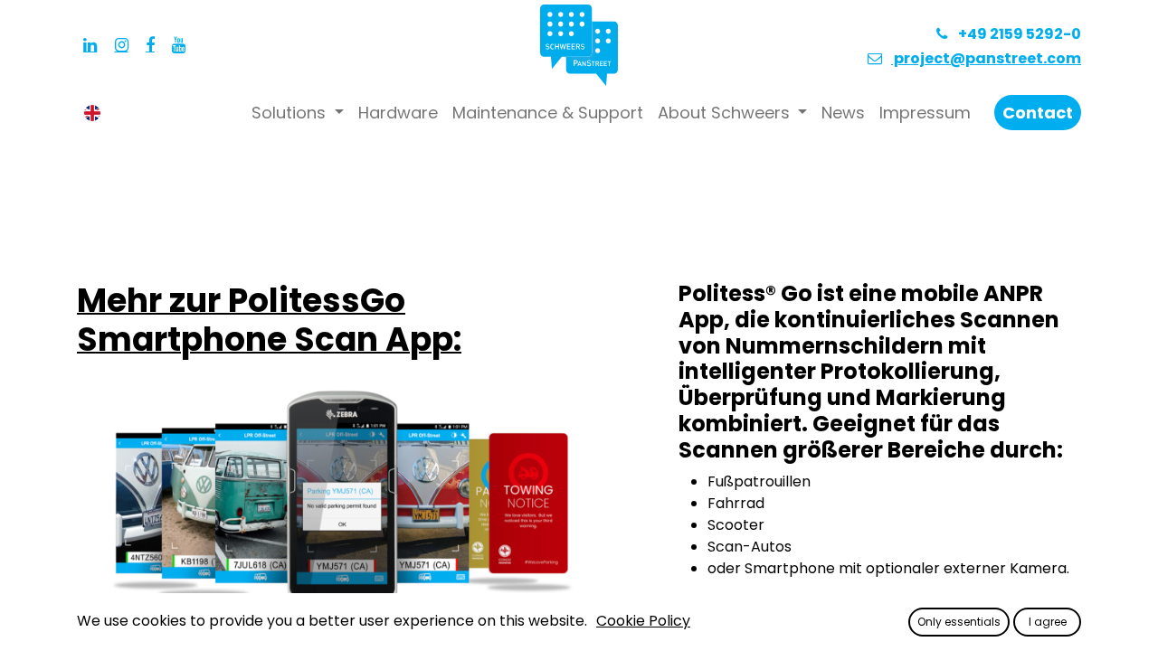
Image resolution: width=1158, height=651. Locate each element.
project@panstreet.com (986, 58)
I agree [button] (1048, 621)
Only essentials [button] (959, 621)
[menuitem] (398, 112)
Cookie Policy (643, 620)
